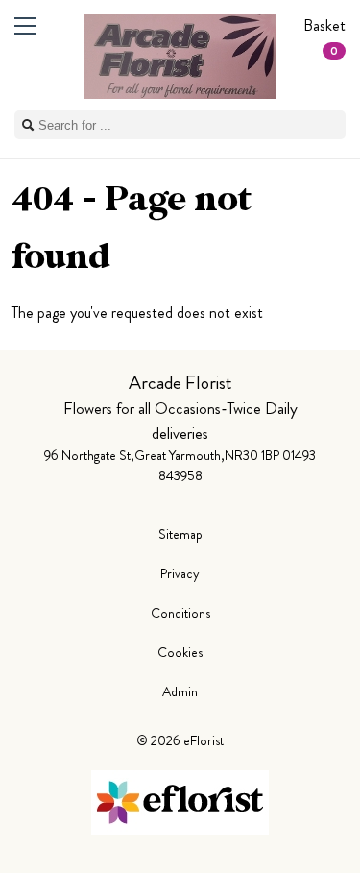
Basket (324, 37)
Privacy (180, 573)
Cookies (180, 652)
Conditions (180, 612)
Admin (180, 691)
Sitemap (180, 534)
